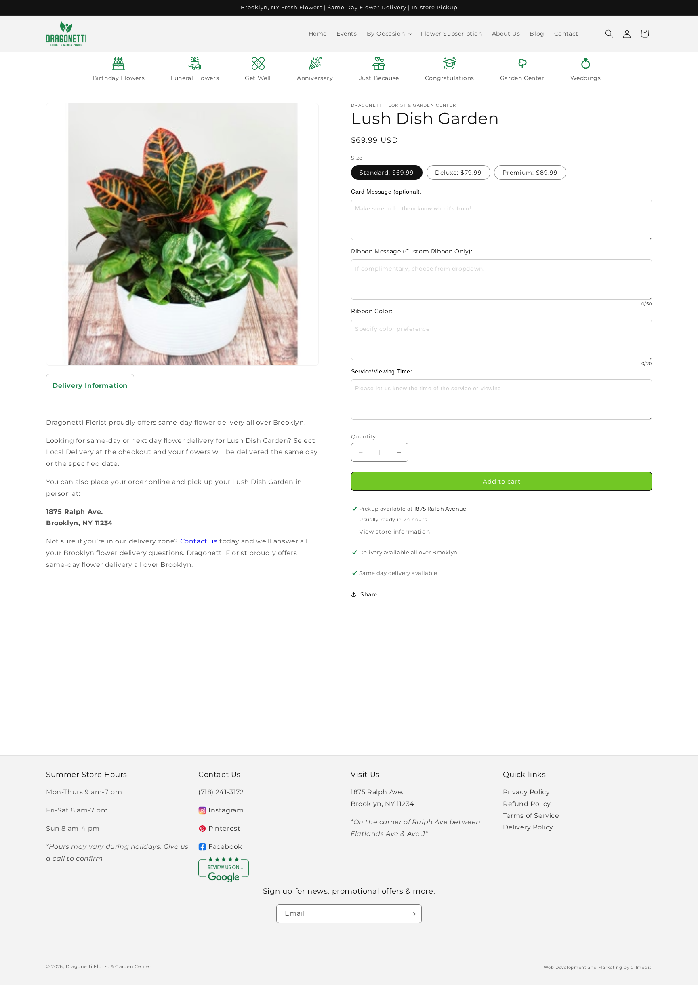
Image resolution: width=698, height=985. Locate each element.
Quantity (363, 436)
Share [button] (369, 594)
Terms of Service (531, 815)
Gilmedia (641, 967)
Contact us (199, 541)
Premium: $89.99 (530, 172)
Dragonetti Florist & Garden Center (108, 966)
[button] (389, 33)
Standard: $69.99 (387, 172)
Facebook (225, 846)
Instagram (226, 810)
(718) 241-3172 (221, 792)
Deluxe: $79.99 (458, 172)
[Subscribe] (412, 914)
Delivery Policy (528, 827)
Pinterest (224, 828)
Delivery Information (90, 385)
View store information (394, 531)
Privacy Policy (526, 792)
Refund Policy (527, 804)
